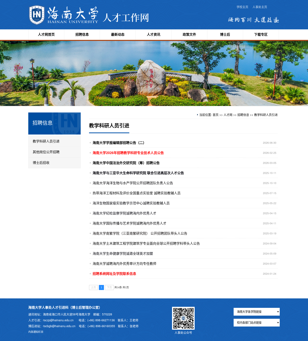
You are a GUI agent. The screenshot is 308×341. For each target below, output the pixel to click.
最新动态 (117, 34)
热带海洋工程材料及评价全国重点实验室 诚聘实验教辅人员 (137, 193)
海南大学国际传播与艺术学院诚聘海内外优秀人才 (129, 223)
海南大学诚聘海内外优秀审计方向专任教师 (124, 263)
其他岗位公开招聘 (46, 152)
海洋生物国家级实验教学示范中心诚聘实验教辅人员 (131, 203)
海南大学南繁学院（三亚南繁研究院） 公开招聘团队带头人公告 (140, 233)
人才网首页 (46, 34)
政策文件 (189, 34)
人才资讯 (153, 34)
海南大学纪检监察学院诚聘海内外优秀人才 (124, 213)
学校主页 (242, 7)
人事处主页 (259, 7)
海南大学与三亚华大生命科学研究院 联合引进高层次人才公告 (138, 172)
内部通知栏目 (35, 331)
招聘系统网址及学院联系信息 (114, 273)
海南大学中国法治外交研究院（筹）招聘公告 (126, 162)
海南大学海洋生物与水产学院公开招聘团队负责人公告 (133, 182)
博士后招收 (41, 163)
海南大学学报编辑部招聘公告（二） (119, 142)
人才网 (228, 114)
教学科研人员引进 (46, 141)
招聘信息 (82, 34)
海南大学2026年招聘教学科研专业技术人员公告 (128, 152)
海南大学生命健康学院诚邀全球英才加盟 (123, 253)
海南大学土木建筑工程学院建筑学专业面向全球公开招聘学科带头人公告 (146, 243)
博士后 (225, 34)
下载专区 (261, 34)
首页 (216, 114)
